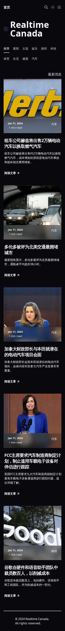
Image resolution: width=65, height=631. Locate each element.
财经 (44, 48)
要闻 (16, 48)
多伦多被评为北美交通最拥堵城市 (31, 249)
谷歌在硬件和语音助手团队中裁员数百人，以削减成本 (31, 570)
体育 (6, 59)
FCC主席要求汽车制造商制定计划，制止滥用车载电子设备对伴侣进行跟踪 (32, 461)
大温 (25, 48)
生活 (16, 59)
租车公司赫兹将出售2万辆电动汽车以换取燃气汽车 (32, 143)
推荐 (6, 48)
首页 (7, 7)
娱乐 (35, 48)
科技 (53, 48)
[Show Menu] (59, 7)
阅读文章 (10, 173)
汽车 (35, 59)
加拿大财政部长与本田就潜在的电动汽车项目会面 (31, 351)
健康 (25, 59)
